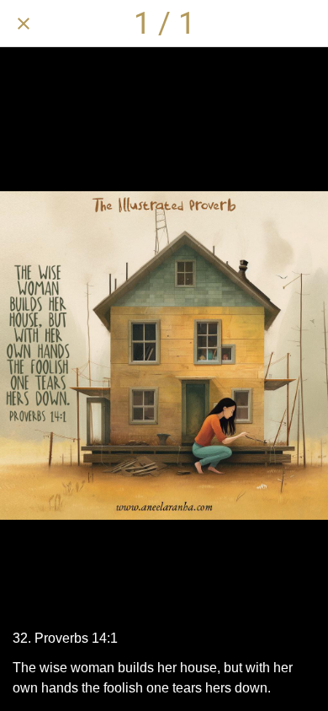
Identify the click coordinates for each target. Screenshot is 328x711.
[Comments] (261, 23)
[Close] (23, 23)
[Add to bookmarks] (304, 23)
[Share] (217, 23)
